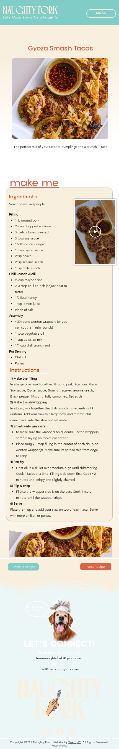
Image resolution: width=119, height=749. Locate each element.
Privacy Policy (59, 745)
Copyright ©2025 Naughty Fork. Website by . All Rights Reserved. (59, 742)
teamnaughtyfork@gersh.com (59, 658)
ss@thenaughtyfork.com (60, 669)
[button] (101, 13)
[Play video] (95, 232)
